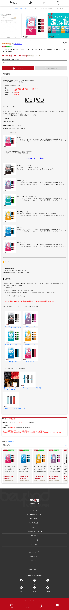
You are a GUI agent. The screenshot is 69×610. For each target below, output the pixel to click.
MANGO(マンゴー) (30, 344)
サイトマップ (33, 544)
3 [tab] (36, 39)
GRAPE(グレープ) (30, 327)
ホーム (13, 4)
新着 (12, 607)
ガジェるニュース (33, 569)
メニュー (57, 607)
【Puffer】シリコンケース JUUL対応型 (30, 388)
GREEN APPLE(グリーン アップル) (13, 344)
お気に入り (27, 607)
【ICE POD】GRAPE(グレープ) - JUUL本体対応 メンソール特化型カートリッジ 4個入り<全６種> (55, 469)
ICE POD (10, 8)
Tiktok (34, 591)
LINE (21, 591)
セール (44, 4)
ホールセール (33, 518)
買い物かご (42, 607)
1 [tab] (31, 39)
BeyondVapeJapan (3, 8)
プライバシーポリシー (33, 531)
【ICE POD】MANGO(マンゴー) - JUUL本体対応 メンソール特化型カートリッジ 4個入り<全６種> (40, 469)
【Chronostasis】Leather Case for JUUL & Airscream (12, 388)
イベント (33, 540)
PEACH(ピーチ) (30, 362)
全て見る (65, 445)
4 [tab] (38, 39)
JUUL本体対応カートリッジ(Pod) (19, 8)
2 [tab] (33, 39)
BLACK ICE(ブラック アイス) (13, 327)
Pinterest (48, 591)
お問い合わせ (33, 556)
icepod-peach (11, 441)
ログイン (33, 560)
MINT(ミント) (13, 362)
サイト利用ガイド (33, 523)
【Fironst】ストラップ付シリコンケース (14, 408)
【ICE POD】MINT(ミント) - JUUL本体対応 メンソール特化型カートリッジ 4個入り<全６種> (25, 469)
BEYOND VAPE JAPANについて (33, 514)
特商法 (33, 527)
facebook (21, 584)
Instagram (34, 584)
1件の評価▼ (18, 44)
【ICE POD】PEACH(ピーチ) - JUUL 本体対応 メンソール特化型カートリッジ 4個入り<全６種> (9, 469)
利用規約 (33, 536)
